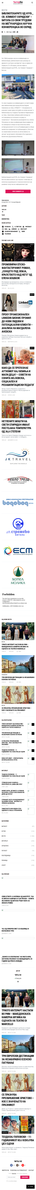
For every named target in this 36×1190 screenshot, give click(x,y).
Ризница (4, 860)
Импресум (5, 1170)
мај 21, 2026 (5, 805)
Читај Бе (14, 1173)
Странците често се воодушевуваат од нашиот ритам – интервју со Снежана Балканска (13, 801)
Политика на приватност (18, 1170)
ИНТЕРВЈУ (5, 841)
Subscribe (25, 1177)
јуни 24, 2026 (5, 796)
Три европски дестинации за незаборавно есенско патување (12, 733)
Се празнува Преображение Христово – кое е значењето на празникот (16, 709)
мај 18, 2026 (5, 812)
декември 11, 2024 (6, 933)
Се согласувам (12, 1181)
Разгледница (6, 855)
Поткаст (4, 850)
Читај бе (4, 209)
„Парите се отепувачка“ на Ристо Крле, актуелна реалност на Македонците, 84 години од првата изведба (17, 959)
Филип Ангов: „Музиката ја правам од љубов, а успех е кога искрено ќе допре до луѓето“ (13, 792)
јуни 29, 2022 (5, 905)
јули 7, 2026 (5, 786)
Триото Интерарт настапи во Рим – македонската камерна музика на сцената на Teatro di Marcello (15, 646)
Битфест (4, 826)
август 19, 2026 (6, 729)
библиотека (5, 219)
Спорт (4, 865)
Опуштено (4, 674)
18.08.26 (4, 713)
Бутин (4, 831)
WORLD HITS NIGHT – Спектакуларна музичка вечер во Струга (12, 759)
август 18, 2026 (6, 747)
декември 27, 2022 (6, 963)
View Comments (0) (18, 191)
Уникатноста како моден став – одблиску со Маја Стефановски (12, 809)
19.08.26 (4, 651)
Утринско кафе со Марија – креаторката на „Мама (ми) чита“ (12, 783)
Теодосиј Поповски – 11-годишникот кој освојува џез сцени (13, 751)
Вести (4, 10)
